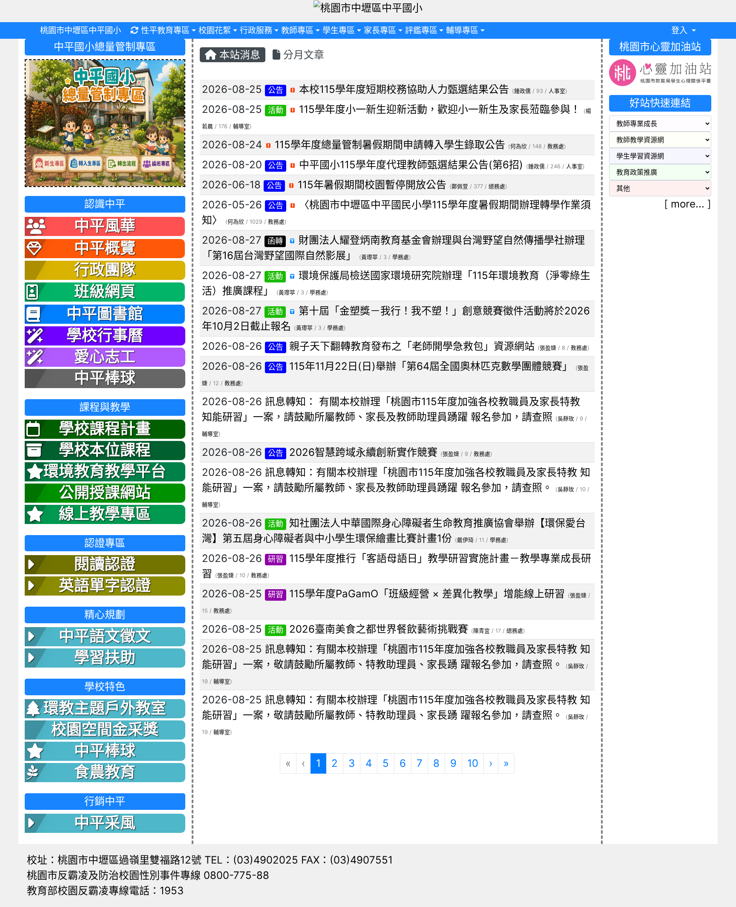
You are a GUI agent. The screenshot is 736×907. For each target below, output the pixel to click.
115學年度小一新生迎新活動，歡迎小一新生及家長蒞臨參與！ (440, 109)
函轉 (275, 240)
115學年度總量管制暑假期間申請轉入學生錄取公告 (390, 144)
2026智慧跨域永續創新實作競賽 (363, 452)
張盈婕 (548, 348)
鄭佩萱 (459, 186)
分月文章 (302, 55)
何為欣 (518, 146)
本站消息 (238, 55)
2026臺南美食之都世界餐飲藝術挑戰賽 (378, 629)
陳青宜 (481, 631)
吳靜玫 (566, 418)
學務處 (400, 257)
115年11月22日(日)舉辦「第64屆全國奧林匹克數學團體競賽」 (430, 366)
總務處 (497, 186)
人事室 (557, 91)
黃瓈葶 (369, 257)
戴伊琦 (465, 540)
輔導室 (241, 126)
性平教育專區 (165, 30)
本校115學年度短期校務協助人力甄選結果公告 (404, 89)
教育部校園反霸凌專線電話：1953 (105, 890)
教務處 (555, 146)
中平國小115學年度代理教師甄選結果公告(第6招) (411, 164)
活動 (275, 110)
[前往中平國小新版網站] (105, 122)
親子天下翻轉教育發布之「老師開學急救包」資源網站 (412, 346)
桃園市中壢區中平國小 (80, 30)
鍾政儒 (522, 91)
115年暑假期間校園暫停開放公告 (372, 185)
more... (687, 204)
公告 (275, 90)
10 (472, 763)
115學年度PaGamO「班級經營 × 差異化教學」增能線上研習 (427, 593)
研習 (275, 559)
